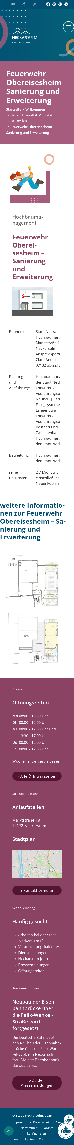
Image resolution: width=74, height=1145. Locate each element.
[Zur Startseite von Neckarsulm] (24, 35)
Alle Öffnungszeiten (38, 776)
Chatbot (65, 1133)
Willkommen (35, 109)
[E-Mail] (36, 4)
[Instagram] (54, 4)
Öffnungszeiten (31, 970)
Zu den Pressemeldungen (37, 1083)
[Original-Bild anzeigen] (26, 178)
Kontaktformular (38, 890)
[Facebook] (48, 4)
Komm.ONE (37, 1139)
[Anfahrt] (14, 4)
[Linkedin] (60, 4)
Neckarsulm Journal (35, 958)
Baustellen (18, 121)
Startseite (13, 109)
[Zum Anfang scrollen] (9, 1131)
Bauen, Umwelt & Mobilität (31, 115)
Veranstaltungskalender (38, 946)
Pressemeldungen (34, 964)
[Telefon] (25, 4)
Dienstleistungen (32, 952)
